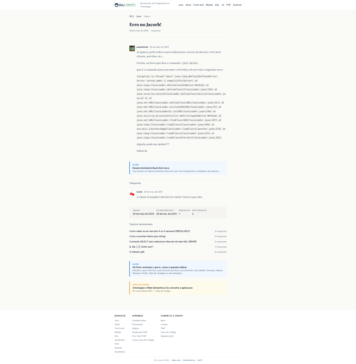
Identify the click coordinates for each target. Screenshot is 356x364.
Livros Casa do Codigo (143, 340)
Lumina (164, 324)
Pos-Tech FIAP (139, 336)
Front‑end (198, 5)
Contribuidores (189, 360)
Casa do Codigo (168, 332)
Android (237, 5)
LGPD (199, 360)
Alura (163, 320)
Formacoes (137, 324)
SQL (217, 5)
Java (180, 5)
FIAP (163, 328)
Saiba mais (176, 360)
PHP (228, 5)
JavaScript (119, 340)
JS (223, 5)
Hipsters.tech (167, 336)
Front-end (119, 328)
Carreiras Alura (139, 320)
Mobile (209, 5)
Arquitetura (120, 352)
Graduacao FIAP (139, 332)
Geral (188, 5)
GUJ (131, 16)
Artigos (135, 328)
